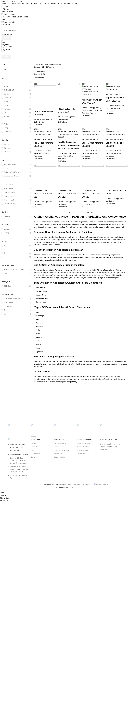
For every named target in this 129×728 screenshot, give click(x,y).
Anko (6, 86)
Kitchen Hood (9, 200)
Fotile (6, 101)
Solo (5, 314)
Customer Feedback (83, 443)
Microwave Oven (10, 204)
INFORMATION (59, 440)
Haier (6, 105)
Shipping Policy (59, 447)
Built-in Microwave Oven (12, 299)
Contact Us (34, 447)
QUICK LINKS (35, 440)
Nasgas (6, 116)
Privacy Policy (81, 453)
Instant (6, 229)
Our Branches (35, 453)
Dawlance (7, 98)
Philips (6, 124)
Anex (6, 82)
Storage (7, 233)
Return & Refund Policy (61, 450)
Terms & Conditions (83, 447)
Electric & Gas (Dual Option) (14, 269)
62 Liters (7, 152)
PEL (5, 120)
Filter (5, 69)
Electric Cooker (9, 192)
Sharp (6, 128)
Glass (6, 168)
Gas (5, 273)
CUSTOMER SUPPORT (84, 440)
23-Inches (7, 286)
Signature (7, 132)
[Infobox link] (64, 246)
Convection (8, 306)
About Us (34, 443)
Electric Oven (9, 196)
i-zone (6, 113)
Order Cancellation (83, 450)
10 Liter (6, 144)
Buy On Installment (60, 443)
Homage (7, 109)
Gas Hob (7, 216)
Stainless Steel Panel (11, 176)
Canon (6, 94)
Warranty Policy (59, 453)
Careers (33, 457)
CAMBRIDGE (9, 90)
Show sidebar (41, 72)
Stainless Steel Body (11, 172)
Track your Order (59, 457)
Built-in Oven (8, 188)
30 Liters (7, 148)
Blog (32, 450)
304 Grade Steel (10, 164)
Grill (5, 310)
